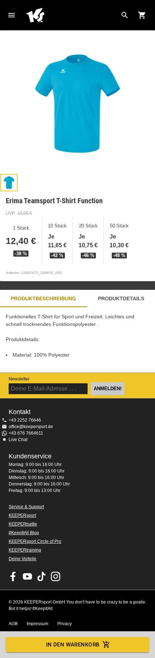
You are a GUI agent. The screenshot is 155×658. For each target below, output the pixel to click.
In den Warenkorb (73, 644)
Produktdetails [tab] (121, 298)
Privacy (64, 623)
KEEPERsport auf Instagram (55, 576)
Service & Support (26, 506)
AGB (13, 623)
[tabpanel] (77, 339)
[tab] (9, 182)
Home (72, 15)
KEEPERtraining (25, 550)
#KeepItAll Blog (24, 532)
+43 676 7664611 (26, 433)
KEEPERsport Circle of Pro (35, 541)
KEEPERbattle (23, 524)
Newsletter (19, 379)
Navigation (11, 15)
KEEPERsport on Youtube (27, 576)
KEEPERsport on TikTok (41, 576)
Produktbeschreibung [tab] (43, 298)
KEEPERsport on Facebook (13, 576)
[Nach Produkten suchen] (125, 15)
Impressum (37, 623)
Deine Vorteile (22, 558)
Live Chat (18, 439)
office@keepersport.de (31, 426)
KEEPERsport (22, 515)
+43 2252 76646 (25, 420)
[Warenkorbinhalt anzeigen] (142, 15)
